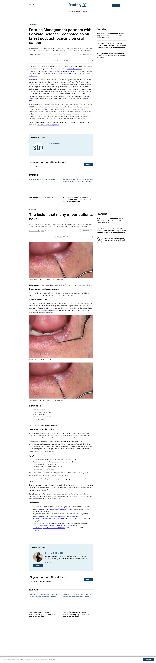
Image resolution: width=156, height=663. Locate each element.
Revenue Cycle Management (100, 16)
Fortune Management (74, 69)
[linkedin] (58, 61)
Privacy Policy (53, 659)
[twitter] (61, 61)
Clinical (60, 16)
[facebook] (55, 61)
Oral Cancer (33, 24)
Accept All (148, 659)
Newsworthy (51, 16)
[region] (78, 659)
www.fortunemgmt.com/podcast (48, 125)
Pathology (32, 209)
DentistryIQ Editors (35, 54)
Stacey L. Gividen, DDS (36, 231)
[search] (33, 5)
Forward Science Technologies (58, 71)
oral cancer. (33, 76)
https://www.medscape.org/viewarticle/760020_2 (56, 509)
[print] (92, 61)
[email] (67, 61)
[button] (30, 5)
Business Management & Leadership (77, 16)
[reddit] (64, 61)
